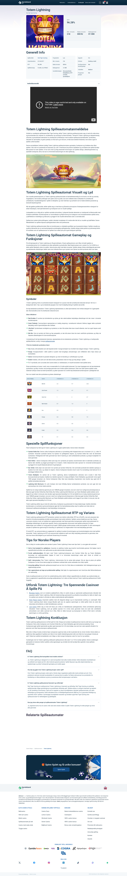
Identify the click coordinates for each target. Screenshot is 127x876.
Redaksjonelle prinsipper (95, 828)
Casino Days (45, 811)
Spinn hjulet (61, 769)
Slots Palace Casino (35, 600)
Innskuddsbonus (71, 2)
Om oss (90, 821)
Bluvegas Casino (34, 593)
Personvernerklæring (23, 874)
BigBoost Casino (47, 825)
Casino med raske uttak (26, 825)
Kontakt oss (91, 811)
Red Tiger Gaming (33, 13)
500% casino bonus (70, 818)
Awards (90, 839)
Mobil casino (22, 818)
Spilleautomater (38, 748)
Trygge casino (23, 828)
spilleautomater (50, 341)
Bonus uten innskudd (90, 2)
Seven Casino (46, 821)
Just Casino (33, 607)
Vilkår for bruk (32, 874)
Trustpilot (63, 868)
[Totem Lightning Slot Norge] (105, 788)
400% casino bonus (70, 821)
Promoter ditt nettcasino (95, 825)
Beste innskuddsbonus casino (74, 811)
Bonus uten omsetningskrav (73, 825)
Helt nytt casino (23, 815)
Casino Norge (29, 748)
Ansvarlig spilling (93, 832)
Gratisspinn (81, 2)
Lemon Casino (46, 815)
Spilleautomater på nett (26, 821)
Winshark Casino (47, 818)
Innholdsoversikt (33, 83)
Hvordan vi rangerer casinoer (96, 818)
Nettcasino (62, 2)
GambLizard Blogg (93, 815)
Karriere (90, 835)
